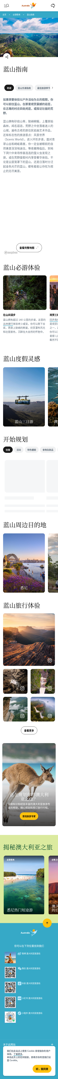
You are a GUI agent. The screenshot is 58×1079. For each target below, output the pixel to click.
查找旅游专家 (29, 816)
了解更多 (17, 1053)
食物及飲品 (48, 449)
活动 (19, 449)
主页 (4, 14)
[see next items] (52, 87)
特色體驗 (31, 449)
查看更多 (29, 730)
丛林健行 (8, 324)
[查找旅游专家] (29, 784)
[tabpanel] (29, 137)
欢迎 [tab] (9, 87)
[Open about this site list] (52, 1044)
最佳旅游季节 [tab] (43, 87)
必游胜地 (16, 14)
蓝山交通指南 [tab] (24, 87)
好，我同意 (42, 1069)
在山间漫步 (9, 314)
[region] (29, 216)
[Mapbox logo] (11, 252)
